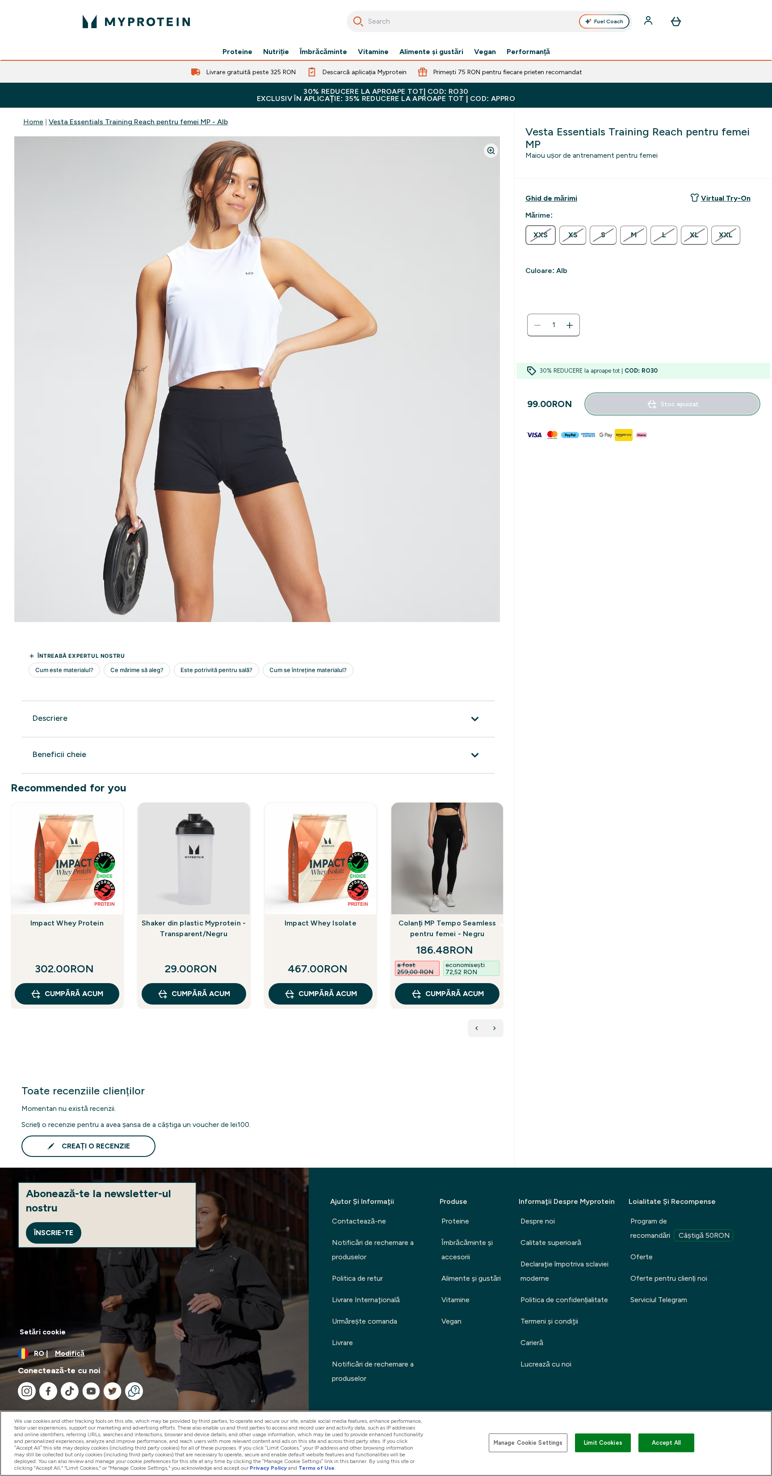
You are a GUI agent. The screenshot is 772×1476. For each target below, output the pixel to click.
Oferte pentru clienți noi (668, 1278)
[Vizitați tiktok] (70, 1391)
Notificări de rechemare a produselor (373, 1250)
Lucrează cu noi (545, 1364)
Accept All (666, 1442)
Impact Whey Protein (67, 923)
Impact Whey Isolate (321, 923)
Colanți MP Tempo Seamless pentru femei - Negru (447, 928)
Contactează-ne (359, 1221)
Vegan (485, 51)
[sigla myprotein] (136, 21)
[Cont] (649, 21)
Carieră (531, 1342)
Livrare (342, 1342)
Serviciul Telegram (658, 1300)
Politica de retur (357, 1278)
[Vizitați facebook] (48, 1391)
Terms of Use (316, 1468)
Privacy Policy (268, 1468)
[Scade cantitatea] (537, 325)
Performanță (528, 51)
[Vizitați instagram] (27, 1391)
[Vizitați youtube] (91, 1391)
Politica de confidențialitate (564, 1300)
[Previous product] (477, 1028)
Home (33, 122)
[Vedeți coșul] (676, 21)
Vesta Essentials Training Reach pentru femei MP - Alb (138, 122)
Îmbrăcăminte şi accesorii (467, 1250)
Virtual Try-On (726, 198)
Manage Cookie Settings (528, 1442)
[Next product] (494, 1028)
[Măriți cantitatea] (569, 325)
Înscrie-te (53, 1232)
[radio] (540, 235)
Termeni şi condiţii (549, 1321)
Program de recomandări (680, 1228)
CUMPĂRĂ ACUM (74, 993)
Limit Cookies (603, 1442)
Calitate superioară (550, 1242)
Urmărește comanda (364, 1321)
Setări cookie (43, 1332)
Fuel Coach (608, 21)
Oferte (641, 1257)
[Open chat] (134, 1391)
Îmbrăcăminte (323, 51)
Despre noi (537, 1221)
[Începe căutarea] (358, 21)
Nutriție (276, 51)
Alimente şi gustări (431, 51)
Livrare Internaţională (366, 1300)
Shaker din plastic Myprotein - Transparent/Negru (194, 928)
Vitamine (373, 51)
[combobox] (489, 21)
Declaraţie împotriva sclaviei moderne (564, 1271)
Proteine (237, 51)
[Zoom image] (491, 150)
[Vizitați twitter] (113, 1391)
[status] (553, 325)
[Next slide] (501, 925)
